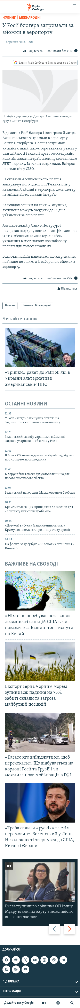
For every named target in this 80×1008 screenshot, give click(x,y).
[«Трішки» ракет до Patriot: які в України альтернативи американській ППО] (40, 347)
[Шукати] (72, 1003)
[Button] (32, 51)
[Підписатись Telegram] (63, 960)
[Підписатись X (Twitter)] (25, 960)
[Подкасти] (58, 1003)
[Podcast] (16, 969)
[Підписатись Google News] (16, 960)
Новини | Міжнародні (21, 18)
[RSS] (6, 969)
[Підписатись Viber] (54, 960)
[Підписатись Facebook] (6, 960)
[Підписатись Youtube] (35, 960)
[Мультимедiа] (44, 1003)
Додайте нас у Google (19, 1003)
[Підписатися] (25, 969)
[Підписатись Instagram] (44, 960)
